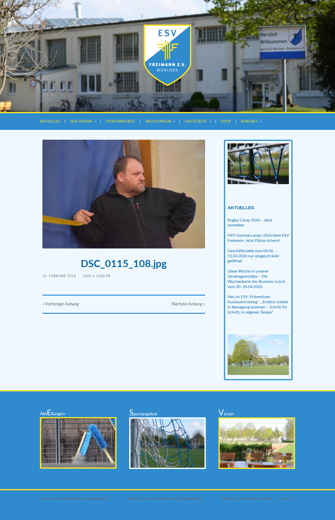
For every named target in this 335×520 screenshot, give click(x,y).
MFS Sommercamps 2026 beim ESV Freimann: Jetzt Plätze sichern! (258, 238)
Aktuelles (50, 121)
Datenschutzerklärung (178, 499)
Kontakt (249, 121)
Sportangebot (120, 121)
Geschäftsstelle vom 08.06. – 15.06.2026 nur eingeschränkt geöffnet (253, 256)
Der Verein (81, 121)
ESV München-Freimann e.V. (82, 499)
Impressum (139, 499)
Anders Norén (259, 499)
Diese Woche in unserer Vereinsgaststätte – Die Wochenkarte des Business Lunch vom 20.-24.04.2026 (256, 278)
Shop (226, 121)
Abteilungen (158, 121)
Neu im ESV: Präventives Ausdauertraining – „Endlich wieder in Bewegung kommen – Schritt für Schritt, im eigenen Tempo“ (258, 304)
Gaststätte (196, 121)
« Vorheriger (60, 304)
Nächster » (188, 304)
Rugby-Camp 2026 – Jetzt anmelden (250, 222)
